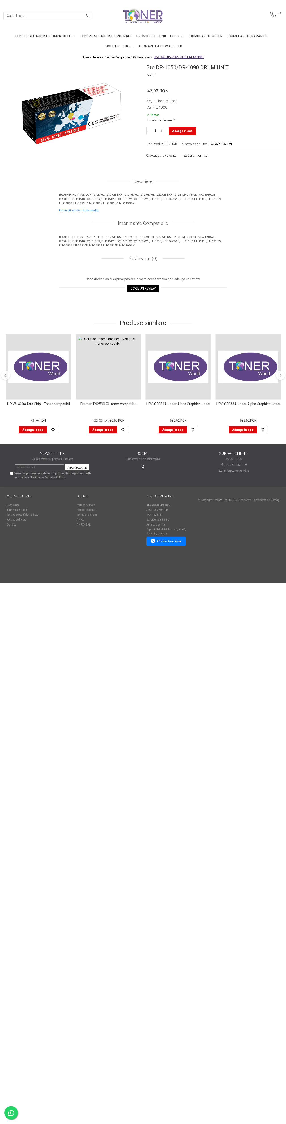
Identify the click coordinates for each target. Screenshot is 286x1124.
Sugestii (111, 46)
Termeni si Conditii (17, 509)
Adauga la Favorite (162, 155)
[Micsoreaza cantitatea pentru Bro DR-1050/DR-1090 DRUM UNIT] (148, 130)
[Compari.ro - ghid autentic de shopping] (22, 565)
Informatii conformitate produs (79, 210)
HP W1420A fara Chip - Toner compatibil (38, 404)
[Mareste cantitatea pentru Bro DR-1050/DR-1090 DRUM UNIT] (161, 130)
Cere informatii (197, 155)
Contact (11, 524)
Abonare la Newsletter (160, 46)
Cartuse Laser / (143, 57)
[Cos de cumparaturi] (280, 14)
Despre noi (13, 505)
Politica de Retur (86, 509)
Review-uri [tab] (143, 258)
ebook (128, 46)
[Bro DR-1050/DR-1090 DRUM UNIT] (71, 113)
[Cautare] (88, 15)
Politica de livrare (16, 519)
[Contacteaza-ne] (273, 14)
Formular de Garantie (247, 36)
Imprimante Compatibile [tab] (143, 223)
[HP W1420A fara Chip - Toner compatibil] (38, 367)
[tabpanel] (71, 113)
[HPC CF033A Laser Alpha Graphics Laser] (248, 367)
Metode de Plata (86, 505)
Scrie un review (143, 288)
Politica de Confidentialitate (47, 477)
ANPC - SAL (83, 524)
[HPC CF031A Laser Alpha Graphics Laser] (178, 367)
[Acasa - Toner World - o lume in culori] (143, 15)
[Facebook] (143, 467)
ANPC (80, 519)
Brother (151, 75)
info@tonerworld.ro (236, 470)
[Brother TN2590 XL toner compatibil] (108, 367)
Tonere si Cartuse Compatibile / (112, 57)
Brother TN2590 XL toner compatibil (108, 404)
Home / (87, 57)
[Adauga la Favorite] (53, 429)
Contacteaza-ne (169, 541)
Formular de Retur (205, 36)
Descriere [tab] (143, 181)
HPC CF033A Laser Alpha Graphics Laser (248, 404)
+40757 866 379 (236, 465)
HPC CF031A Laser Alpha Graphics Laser (178, 404)
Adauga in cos (182, 131)
